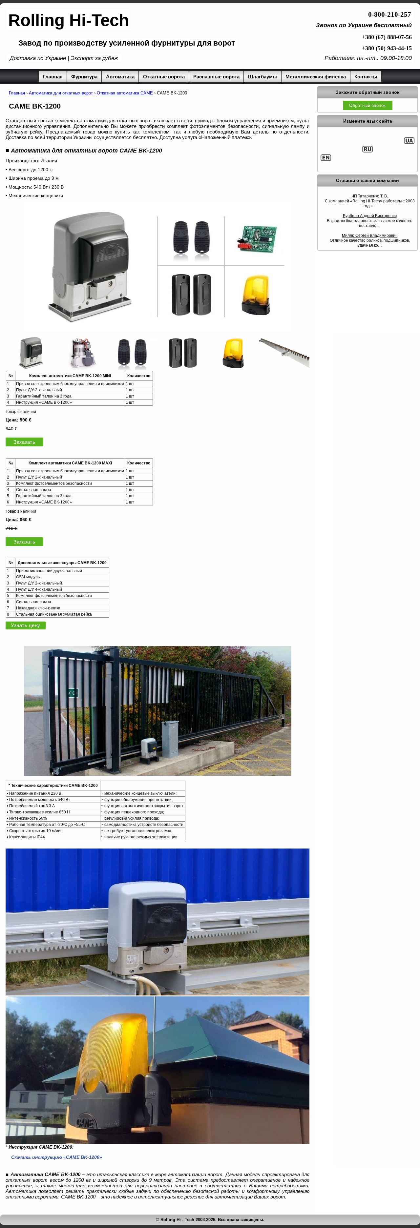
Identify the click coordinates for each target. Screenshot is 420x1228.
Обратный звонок (367, 105)
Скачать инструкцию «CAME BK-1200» (56, 1157)
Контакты (365, 76)
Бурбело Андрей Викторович (370, 216)
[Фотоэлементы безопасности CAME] (183, 368)
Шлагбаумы (262, 76)
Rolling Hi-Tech (68, 20)
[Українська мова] (409, 143)
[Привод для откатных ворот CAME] (31, 368)
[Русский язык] (367, 151)
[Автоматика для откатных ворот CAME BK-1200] (157, 329)
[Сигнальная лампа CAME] (233, 368)
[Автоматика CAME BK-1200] (157, 774)
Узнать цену (25, 625)
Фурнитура (84, 76)
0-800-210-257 (389, 14)
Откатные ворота (164, 76)
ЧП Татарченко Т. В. (369, 196)
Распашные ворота (216, 76)
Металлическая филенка (315, 76)
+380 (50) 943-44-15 (387, 48)
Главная (53, 76)
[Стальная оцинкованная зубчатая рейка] (284, 368)
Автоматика (120, 76)
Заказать (24, 442)
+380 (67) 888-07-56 (387, 37)
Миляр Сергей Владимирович (369, 235)
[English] (326, 160)
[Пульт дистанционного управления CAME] (132, 368)
